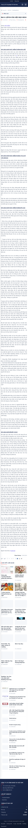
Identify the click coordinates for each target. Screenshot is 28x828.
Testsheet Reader (6, 797)
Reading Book (16, 10)
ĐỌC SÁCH (7, 25)
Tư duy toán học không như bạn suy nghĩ (6, 594)
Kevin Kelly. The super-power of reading (5, 645)
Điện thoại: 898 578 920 (8, 787)
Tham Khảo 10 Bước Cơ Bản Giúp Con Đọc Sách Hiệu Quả (20, 611)
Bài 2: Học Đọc (19, 643)
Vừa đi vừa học (12, 718)
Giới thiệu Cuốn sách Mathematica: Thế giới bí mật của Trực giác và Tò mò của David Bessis (7, 612)
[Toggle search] (22, 4)
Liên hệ (11, 1)
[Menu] (25, 4)
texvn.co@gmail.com (7, 790)
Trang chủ (4, 10)
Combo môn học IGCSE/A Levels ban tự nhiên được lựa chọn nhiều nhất (17, 732)
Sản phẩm (3, 823)
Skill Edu (9, 10)
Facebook (12, 550)
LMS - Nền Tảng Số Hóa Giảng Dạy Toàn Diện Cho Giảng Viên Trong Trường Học (16, 712)
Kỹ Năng (24, 823)
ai (16, 55)
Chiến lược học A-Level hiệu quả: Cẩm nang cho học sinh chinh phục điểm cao (17, 690)
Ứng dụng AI (3, 826)
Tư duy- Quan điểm (17, 823)
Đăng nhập (17, 1)
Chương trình (9, 823)
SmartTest (4, 799)
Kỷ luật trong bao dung (14, 724)
